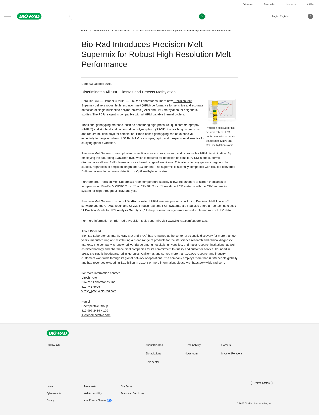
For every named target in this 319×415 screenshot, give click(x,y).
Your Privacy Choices (95, 400)
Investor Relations (232, 353)
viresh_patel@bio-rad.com (98, 291)
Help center (152, 362)
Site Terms (126, 386)
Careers (226, 345)
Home (84, 30)
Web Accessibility (93, 393)
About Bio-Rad (154, 345)
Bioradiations (153, 353)
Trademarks (90, 386)
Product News (122, 30)
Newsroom (191, 353)
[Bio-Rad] (58, 333)
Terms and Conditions (132, 393)
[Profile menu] (296, 16)
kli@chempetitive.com (95, 315)
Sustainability (193, 345)
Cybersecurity (54, 393)
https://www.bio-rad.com (208, 262)
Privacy (50, 400)
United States (262, 383)
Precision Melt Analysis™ (213, 201)
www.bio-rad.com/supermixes (187, 220)
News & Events (101, 30)
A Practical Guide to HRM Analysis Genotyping (113, 210)
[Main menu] (7, 16)
